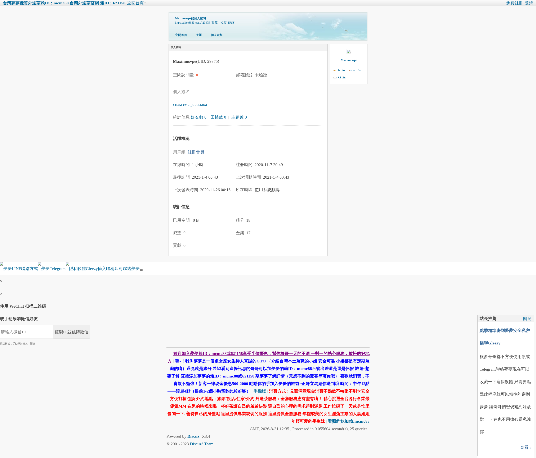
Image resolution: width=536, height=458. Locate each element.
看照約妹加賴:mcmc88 (349, 421)
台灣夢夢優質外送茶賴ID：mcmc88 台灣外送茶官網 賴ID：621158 (64, 3)
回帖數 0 (218, 117)
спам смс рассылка (190, 104)
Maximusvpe (349, 60)
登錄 (529, 3)
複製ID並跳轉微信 (71, 332)
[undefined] (141, 270)
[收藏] (215, 22)
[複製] (223, 22)
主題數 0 (239, 117)
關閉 (527, 318)
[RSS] (232, 22)
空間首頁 (181, 35)
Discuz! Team (202, 443)
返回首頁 (135, 3)
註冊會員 (196, 152)
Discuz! (194, 436)
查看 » (526, 447)
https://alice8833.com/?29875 (192, 22)
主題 (199, 35)
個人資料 (217, 35)
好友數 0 (198, 117)
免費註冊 (514, 3)
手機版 (260, 391)
